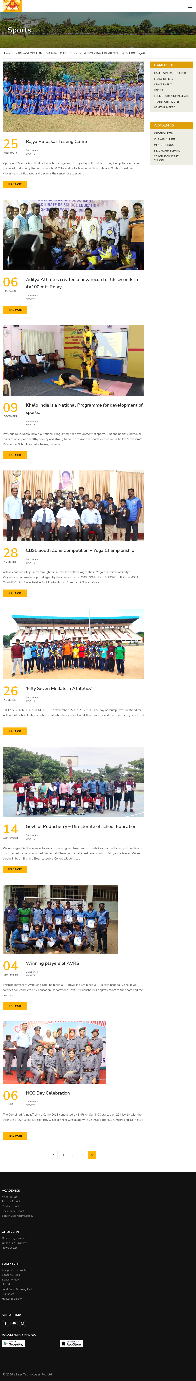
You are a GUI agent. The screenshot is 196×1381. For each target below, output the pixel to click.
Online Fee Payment (14, 1243)
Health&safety (164, 107)
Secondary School (167, 150)
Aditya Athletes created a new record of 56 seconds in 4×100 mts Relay (82, 283)
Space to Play (10, 1279)
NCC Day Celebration (48, 1093)
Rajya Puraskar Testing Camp (56, 141)
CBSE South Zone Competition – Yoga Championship (80, 550)
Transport (8, 1294)
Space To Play (163, 84)
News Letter (9, 1248)
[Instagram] (22, 1323)
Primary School (165, 139)
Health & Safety (12, 1299)
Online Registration (13, 1238)
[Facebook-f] (5, 1323)
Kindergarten (163, 133)
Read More (15, 184)
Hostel (159, 90)
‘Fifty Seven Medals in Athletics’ (59, 688)
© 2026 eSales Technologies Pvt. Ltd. (27, 1374)
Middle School (164, 145)
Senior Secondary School (166, 158)
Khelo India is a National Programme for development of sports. (84, 408)
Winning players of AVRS (52, 963)
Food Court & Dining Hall (171, 96)
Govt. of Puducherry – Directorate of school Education (81, 826)
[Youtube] (14, 1323)
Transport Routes (167, 102)
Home (6, 53)
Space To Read (163, 79)
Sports (73, 53)
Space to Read (11, 1275)
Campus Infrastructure (170, 73)
